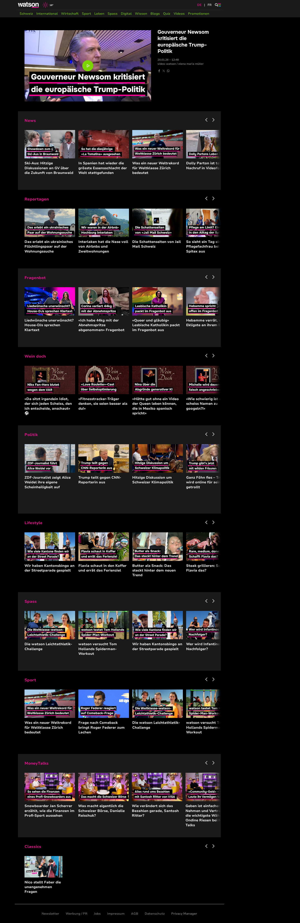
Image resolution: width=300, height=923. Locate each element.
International (47, 13)
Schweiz (26, 13)
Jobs (97, 914)
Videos (179, 13)
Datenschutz (155, 914)
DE (199, 5)
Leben (99, 13)
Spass (113, 13)
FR (210, 5)
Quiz (166, 13)
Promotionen (198, 13)
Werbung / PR (76, 914)
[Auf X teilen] (163, 71)
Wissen (141, 13)
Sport (86, 13)
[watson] (28, 5)
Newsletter (50, 914)
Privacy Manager (184, 914)
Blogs (155, 13)
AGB (134, 914)
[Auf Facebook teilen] (159, 70)
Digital (126, 13)
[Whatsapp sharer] (168, 70)
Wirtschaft (70, 13)
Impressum (115, 914)
